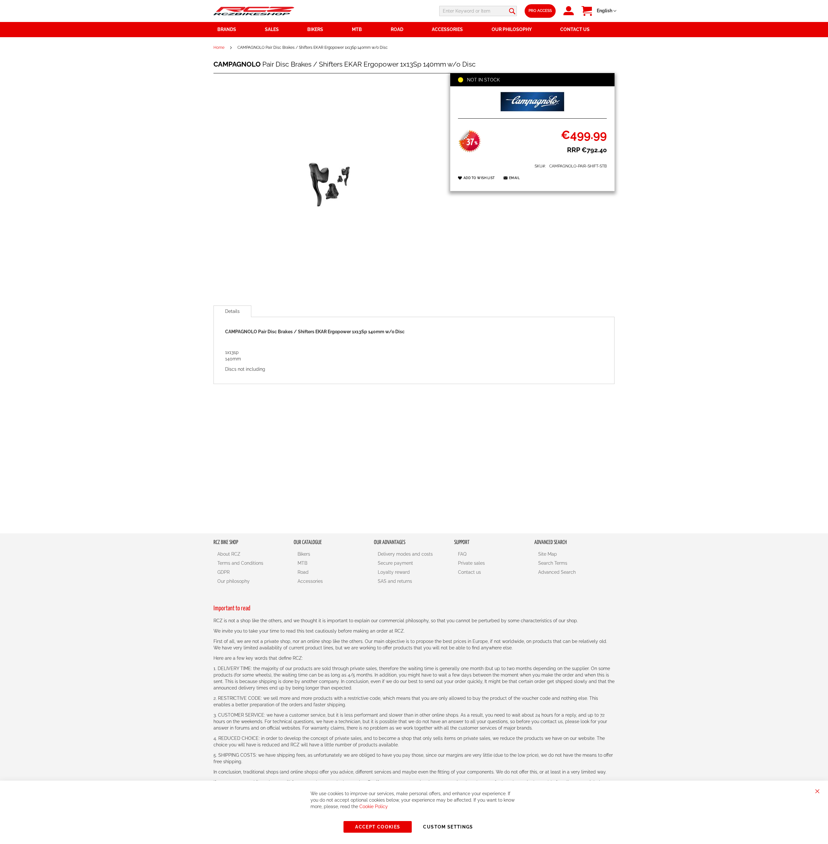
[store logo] (253, 11)
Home (218, 47)
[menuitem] (282, 29)
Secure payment (395, 563)
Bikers (304, 554)
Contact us (469, 572)
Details (232, 311)
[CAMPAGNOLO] (532, 111)
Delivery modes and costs (405, 554)
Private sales (471, 563)
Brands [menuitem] (226, 29)
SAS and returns (395, 581)
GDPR (223, 572)
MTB (302, 563)
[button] (606, 11)
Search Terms (552, 563)
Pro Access (540, 10)
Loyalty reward (394, 572)
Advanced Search (557, 572)
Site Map (547, 554)
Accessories (310, 581)
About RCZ (228, 554)
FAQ (462, 554)
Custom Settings (448, 826)
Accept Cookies (377, 826)
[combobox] (478, 11)
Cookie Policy (373, 806)
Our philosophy (233, 581)
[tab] (232, 311)
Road (303, 572)
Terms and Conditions (240, 563)
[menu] (414, 29)
